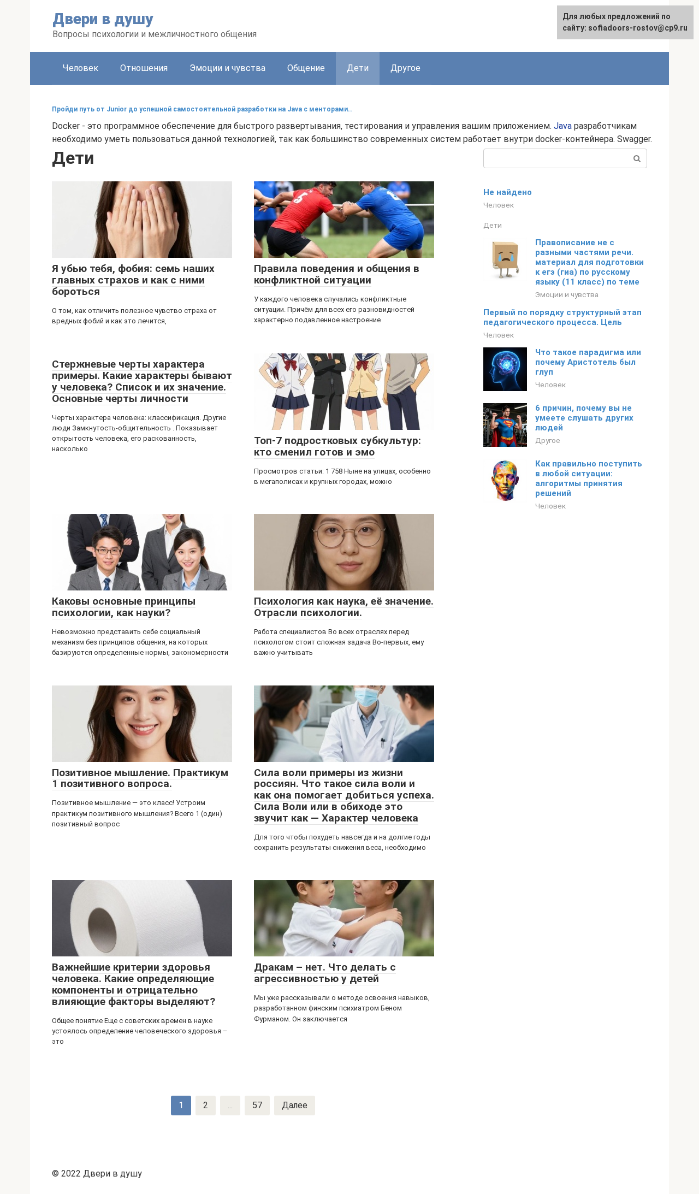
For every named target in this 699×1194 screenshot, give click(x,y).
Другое (405, 68)
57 (257, 1105)
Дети (492, 225)
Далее (294, 1105)
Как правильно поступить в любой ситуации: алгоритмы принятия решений (588, 478)
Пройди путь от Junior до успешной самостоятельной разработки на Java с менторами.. (202, 109)
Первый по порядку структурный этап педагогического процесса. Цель (562, 317)
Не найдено (507, 192)
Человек (80, 68)
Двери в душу (102, 19)
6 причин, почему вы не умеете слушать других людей (584, 418)
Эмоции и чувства (227, 68)
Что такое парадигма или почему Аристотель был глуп (588, 362)
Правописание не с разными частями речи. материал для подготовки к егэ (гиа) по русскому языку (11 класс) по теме (589, 262)
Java (563, 126)
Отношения (144, 68)
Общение (306, 68)
